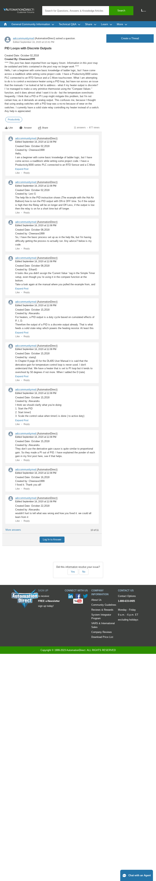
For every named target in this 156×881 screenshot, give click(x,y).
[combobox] (88, 10)
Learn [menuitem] (104, 24)
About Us (96, 599)
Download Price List (102, 637)
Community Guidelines (103, 604)
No (83, 571)
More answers (13, 529)
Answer (28, 127)
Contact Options (127, 596)
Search (121, 10)
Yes (73, 571)
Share (45, 127)
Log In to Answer (52, 539)
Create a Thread (130, 38)
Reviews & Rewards (102, 609)
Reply (27, 173)
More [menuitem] (120, 24)
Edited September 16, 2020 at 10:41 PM (33, 42)
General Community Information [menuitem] (30, 24)
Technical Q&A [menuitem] (67, 24)
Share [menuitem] (88, 24)
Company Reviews (101, 632)
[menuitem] (5, 24)
